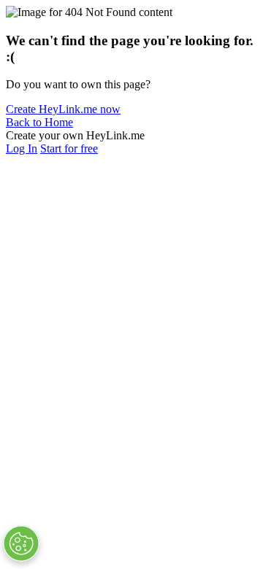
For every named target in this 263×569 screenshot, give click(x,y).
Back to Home (39, 122)
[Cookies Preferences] (21, 543)
